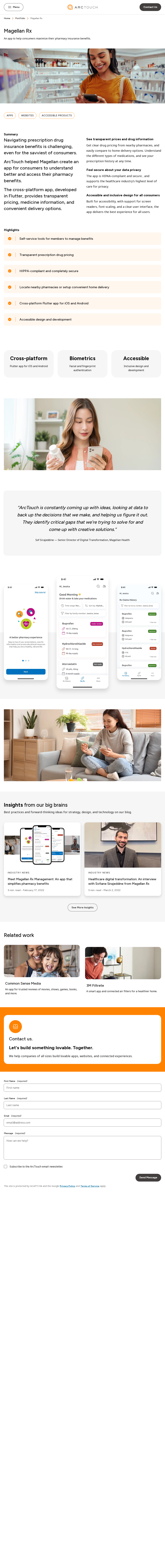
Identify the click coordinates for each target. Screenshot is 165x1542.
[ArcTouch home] (82, 7)
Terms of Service (89, 1186)
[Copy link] (35, 30)
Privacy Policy (67, 1186)
